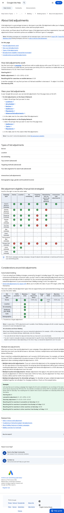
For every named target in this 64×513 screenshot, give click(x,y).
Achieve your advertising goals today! (11, 477)
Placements (10, 111)
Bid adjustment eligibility (37, 136)
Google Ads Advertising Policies (21, 507)
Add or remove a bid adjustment (12, 420)
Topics (8, 126)
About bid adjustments (56, 13)
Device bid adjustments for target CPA (14, 284)
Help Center (7, 8)
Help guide (58, 511)
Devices (8, 106)
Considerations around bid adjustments (14, 55)
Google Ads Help (14, 3)
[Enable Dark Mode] (40, 501)
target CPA (54, 36)
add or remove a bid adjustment (38, 38)
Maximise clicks (7, 38)
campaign (18, 65)
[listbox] (47, 507)
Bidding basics (41, 13)
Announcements (30, 8)
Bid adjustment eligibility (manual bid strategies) (17, 53)
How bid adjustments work (11, 46)
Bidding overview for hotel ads (12, 428)
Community (18, 8)
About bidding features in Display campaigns (16, 425)
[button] (3, 3)
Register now (6, 487)
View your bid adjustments (10, 48)
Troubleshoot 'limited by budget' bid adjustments (17, 423)
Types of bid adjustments (10, 50)
